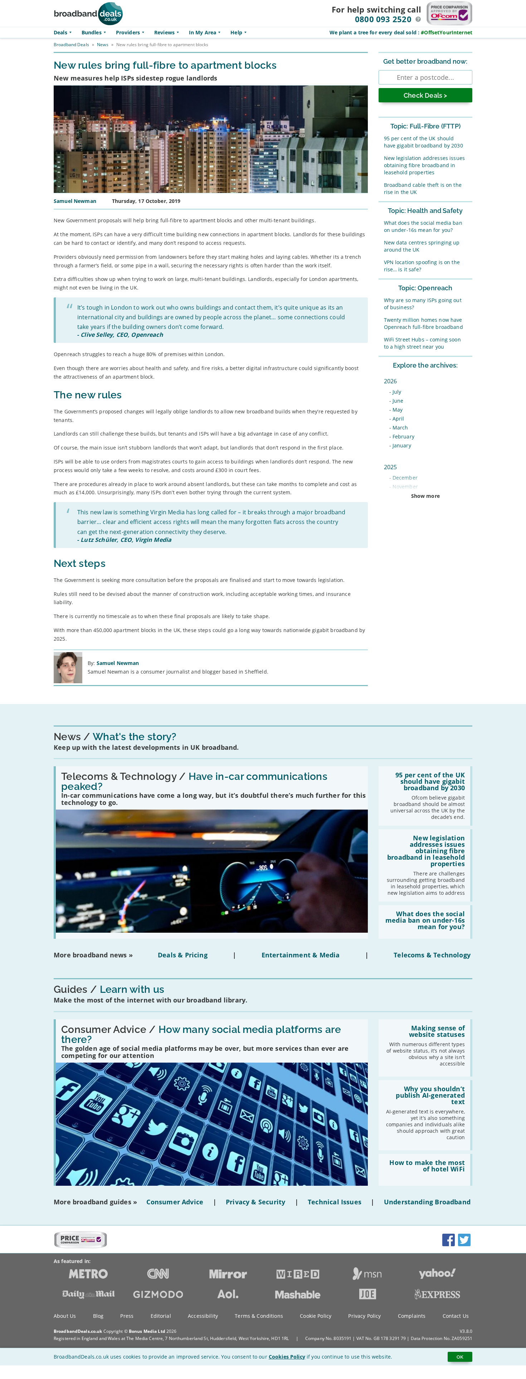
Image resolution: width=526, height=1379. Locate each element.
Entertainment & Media (301, 955)
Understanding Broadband (427, 1202)
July (397, 391)
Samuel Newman (118, 663)
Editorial (161, 1315)
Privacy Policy (364, 1315)
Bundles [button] (92, 32)
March (400, 427)
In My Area (202, 32)
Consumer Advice (174, 1202)
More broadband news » (93, 955)
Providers (128, 32)
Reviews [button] (164, 32)
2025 (390, 467)
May (398, 409)
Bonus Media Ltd (147, 1331)
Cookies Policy (287, 1356)
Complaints (411, 1315)
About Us (65, 1315)
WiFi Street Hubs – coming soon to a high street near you (422, 343)
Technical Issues (334, 1202)
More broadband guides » (95, 1202)
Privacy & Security (255, 1202)
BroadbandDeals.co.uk (78, 1331)
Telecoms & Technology (432, 955)
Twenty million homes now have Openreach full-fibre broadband (423, 323)
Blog (98, 1315)
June (398, 400)
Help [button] (236, 32)
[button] (418, 19)
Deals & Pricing (183, 955)
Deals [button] (60, 32)
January (402, 445)
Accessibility (203, 1315)
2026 (390, 381)
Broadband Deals (71, 45)
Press (126, 1315)
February (403, 436)
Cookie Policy (315, 1315)
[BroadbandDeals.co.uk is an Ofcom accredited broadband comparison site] (80, 1247)
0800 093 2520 (383, 19)
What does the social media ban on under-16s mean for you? (423, 226)
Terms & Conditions (259, 1315)
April (398, 418)
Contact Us (456, 1315)
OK (460, 1357)
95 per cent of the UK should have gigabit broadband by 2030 (423, 142)
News (102, 45)
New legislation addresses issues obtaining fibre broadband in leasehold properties (424, 165)
